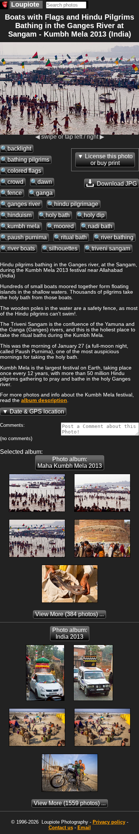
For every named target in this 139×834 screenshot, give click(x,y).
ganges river (23, 204)
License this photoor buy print (109, 159)
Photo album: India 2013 (69, 633)
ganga (44, 193)
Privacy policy (109, 822)
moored (64, 226)
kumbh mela (23, 226)
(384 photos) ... (69, 614)
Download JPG (116, 183)
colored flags (24, 171)
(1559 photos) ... (70, 803)
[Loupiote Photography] (4, 5)
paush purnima (27, 237)
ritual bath (74, 237)
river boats (21, 248)
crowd (15, 182)
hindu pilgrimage (76, 204)
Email (84, 827)
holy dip (94, 215)
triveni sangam (111, 248)
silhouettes (63, 248)
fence (14, 193)
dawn (44, 182)
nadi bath (100, 226)
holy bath (58, 215)
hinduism (19, 215)
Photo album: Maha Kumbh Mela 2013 (69, 462)
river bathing (117, 237)
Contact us (61, 827)
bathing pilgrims (28, 159)
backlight (19, 148)
